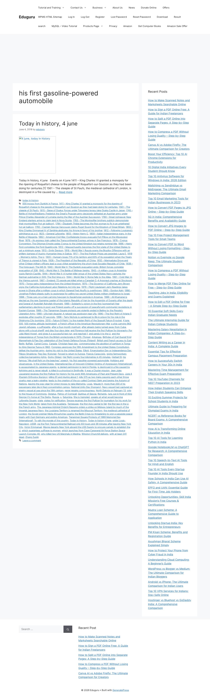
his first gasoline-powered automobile (89, 360)
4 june (126, 320)
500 (21, 323)
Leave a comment (31, 440)
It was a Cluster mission (97, 370)
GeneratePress (121, 690)
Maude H (98, 384)
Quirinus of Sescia (87, 394)
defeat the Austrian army (31, 350)
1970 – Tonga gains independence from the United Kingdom (50, 283)
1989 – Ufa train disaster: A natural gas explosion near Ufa (66, 313)
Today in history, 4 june (48, 123)
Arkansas (96, 337)
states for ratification (54, 400)
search (42, 26)
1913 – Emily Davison (52, 250)
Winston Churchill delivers (95, 434)
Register (100, 16)
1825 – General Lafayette (52, 233)
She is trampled (81, 397)
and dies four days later (57, 330)
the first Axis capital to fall (93, 404)
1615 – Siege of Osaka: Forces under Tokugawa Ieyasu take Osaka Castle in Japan (82, 210)
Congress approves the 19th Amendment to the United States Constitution (90, 347)
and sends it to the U (100, 333)
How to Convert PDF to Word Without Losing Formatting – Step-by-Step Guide (169, 248)
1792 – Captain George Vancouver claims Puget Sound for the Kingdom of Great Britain (80, 227)
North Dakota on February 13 (111, 390)
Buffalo (29, 343)
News (132, 7)
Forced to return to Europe (71, 354)
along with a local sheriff (31, 330)
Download (162, 16)
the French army (27, 407)
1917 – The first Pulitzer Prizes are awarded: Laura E (99, 253)
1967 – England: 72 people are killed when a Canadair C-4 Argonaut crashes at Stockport (85, 280)
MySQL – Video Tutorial (64, 26)
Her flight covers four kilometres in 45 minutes (87, 357)
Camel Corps (41, 343)
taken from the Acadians (53, 404)
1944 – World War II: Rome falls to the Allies (88, 277)
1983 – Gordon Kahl (113, 290)
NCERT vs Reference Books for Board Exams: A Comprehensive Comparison (168, 419)
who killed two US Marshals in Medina (60, 434)
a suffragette (43, 327)
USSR (33, 424)
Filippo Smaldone (28, 354)
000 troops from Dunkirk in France (40, 203)
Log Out (85, 16)
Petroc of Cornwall (67, 394)
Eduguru (27, 17)
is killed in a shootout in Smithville (66, 370)
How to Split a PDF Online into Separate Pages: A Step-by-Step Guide (168, 122)
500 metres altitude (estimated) (40, 323)
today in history (30, 200)
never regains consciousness (80, 390)
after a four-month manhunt (66, 327)
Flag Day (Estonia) (47, 354)
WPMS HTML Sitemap (50, 16)
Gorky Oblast (54, 357)
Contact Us (77, 7)
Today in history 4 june (99, 420)
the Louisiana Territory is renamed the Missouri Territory (73, 410)
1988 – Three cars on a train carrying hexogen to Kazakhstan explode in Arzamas (61, 297)
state (40, 400)
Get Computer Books (149, 26)
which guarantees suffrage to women (41, 430)
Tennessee (73, 404)
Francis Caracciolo (95, 354)
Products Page (91, 26)
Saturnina (67, 397)
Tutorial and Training (49, 7)
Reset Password (142, 16)
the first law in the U (118, 404)
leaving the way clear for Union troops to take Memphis (57, 384)
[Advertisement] (105, 57)
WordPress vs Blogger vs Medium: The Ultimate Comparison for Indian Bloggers (169, 572)
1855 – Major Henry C (77, 233)
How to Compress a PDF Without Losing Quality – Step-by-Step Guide (168, 135)
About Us (118, 7)
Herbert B (117, 357)
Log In (71, 16)
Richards (102, 394)
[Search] (67, 629)
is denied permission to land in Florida (77, 367)
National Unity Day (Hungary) (86, 387)
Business (98, 7)
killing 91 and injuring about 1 (63, 377)
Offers (166, 7)
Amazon (127, 26)
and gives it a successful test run (55, 333)
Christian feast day (68, 343)
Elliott (86, 350)
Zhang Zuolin (32, 437)
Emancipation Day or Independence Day (110, 350)
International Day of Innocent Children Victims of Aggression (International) (93, 364)
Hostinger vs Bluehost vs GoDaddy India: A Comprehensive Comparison (169, 604)
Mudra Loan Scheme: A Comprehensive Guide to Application (163, 513)
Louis (89, 384)
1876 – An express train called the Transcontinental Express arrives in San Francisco (68, 240)
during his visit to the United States (64, 350)
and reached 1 (80, 333)
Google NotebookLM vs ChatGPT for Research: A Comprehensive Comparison (168, 451)
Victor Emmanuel (33, 427)
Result (177, 16)
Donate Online (149, 7)
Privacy (113, 26)
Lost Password (119, 16)
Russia (55, 397)
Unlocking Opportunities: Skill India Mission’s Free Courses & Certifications (169, 500)
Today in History (78, 420)
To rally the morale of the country (51, 420)
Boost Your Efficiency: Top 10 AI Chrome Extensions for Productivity (167, 158)
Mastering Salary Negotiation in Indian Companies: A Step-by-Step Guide (167, 333)
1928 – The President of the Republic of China (72, 260)
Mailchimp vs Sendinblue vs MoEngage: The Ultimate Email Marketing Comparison (167, 189)
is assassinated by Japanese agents (37, 367)
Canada (53, 343)
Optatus (52, 394)
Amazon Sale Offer (177, 26)
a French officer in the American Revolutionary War (84, 323)
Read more (65, 192)
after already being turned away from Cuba (104, 327)
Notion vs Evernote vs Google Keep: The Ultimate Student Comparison (166, 261)
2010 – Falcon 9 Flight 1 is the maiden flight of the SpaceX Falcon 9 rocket (83, 320)
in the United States (44, 364)
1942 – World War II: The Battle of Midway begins (64, 270)
